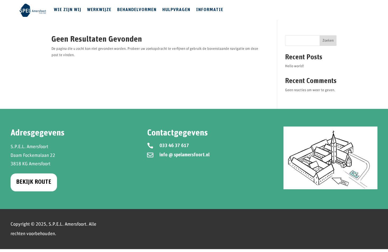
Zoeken (328, 40)
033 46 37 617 (174, 145)
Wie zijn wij (67, 10)
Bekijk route (33, 182)
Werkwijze (99, 10)
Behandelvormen (137, 10)
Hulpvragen (176, 10)
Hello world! (294, 66)
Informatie (209, 10)
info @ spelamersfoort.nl (184, 155)
